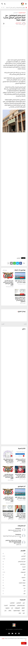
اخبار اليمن (14, 559)
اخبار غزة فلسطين (14, 561)
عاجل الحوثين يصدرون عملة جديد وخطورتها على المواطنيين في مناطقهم (20, 299)
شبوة (14, 580)
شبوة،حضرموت (14, 583)
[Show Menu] (26, 4)
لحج (14, 591)
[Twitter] (17, 263)
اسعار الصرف (14, 564)
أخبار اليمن (15, 12)
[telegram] (9, 633)
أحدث (25, 324)
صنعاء (14, 585)
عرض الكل (5, 270)
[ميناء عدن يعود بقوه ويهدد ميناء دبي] (20, 492)
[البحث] (2, 4)
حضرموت (14, 577)
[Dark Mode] (5, 4)
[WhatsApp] (14, 263)
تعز (14, 575)
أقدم (3, 324)
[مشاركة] (4, 23)
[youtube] (12, 633)
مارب (14, 593)
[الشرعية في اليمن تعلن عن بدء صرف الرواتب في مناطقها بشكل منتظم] (20, 508)
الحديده (14, 567)
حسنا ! (24, 643)
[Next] (2, 7)
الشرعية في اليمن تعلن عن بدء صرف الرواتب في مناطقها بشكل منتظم (20, 515)
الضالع (14, 569)
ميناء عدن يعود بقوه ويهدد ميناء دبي (20, 281)
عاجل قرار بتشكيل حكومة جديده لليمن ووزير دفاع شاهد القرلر (8, 283)
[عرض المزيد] (8, 263)
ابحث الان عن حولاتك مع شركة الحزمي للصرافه (20, 460)
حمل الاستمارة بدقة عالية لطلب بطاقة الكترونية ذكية (8, 460)
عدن (14, 588)
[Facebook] (20, 263)
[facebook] (19, 633)
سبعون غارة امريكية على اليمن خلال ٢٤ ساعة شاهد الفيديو (15, 7)
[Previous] (3, 7)
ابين (14, 553)
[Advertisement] (14, 42)
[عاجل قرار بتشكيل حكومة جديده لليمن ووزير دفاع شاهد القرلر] (8, 492)
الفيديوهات (14, 572)
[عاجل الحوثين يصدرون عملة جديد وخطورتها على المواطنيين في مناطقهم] (8, 508)
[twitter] (15, 633)
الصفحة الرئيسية (22, 12)
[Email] (11, 263)
